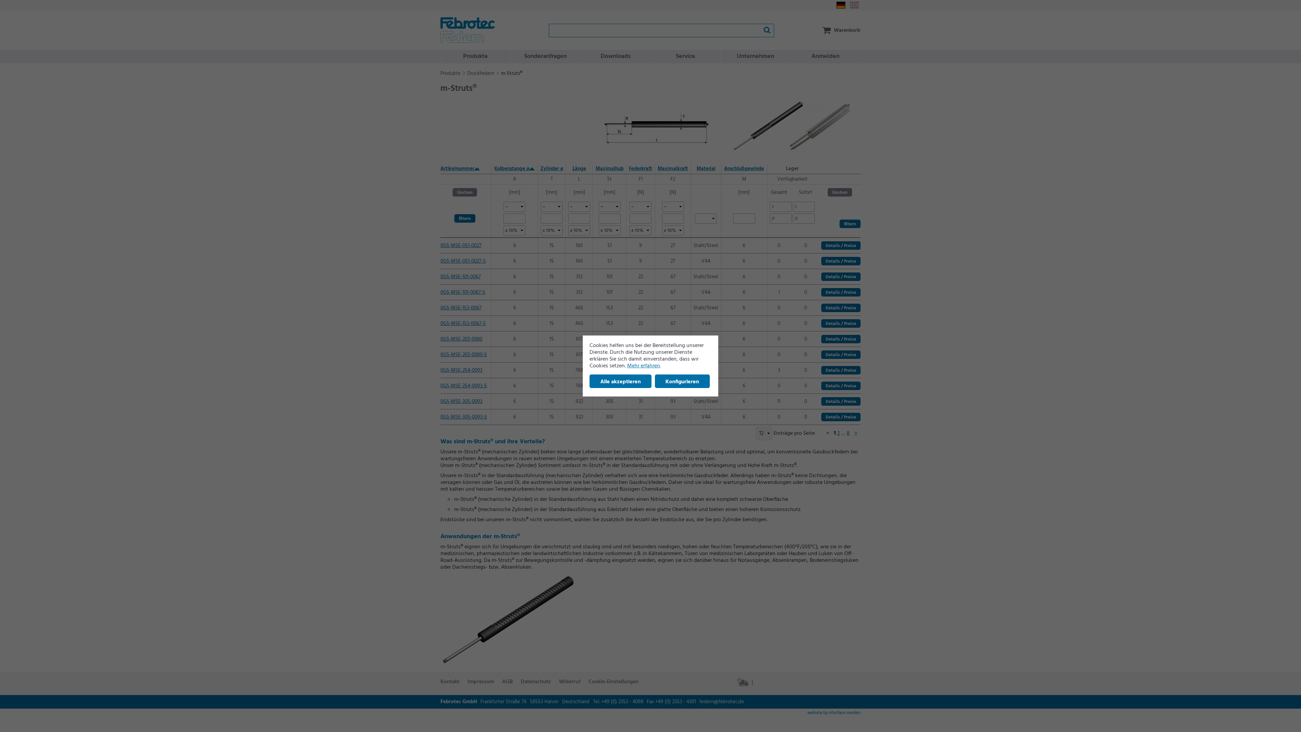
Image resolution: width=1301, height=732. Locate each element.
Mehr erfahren (643, 366)
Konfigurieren (682, 382)
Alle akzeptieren (620, 382)
